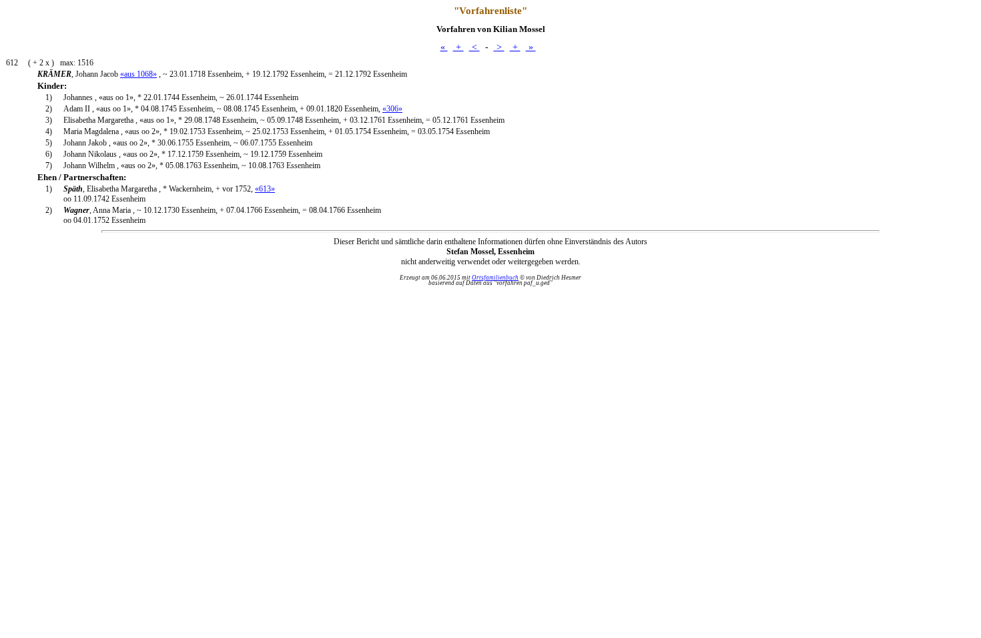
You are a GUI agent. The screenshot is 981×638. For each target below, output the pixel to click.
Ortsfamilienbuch (495, 277)
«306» (392, 108)
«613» (265, 189)
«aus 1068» (138, 74)
